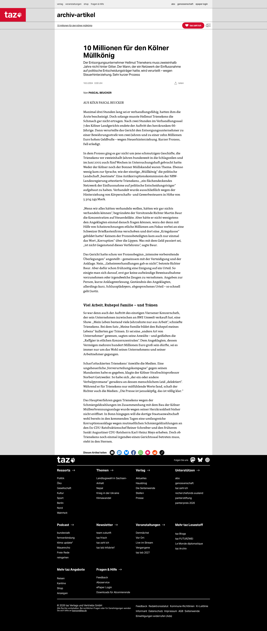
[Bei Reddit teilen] (154, 452)
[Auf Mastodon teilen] (119, 452)
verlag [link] (60, 4)
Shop (60, 588)
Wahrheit (62, 513)
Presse (140, 498)
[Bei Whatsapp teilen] (140, 452)
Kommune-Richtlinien (182, 606)
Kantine (61, 583)
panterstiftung (183, 498)
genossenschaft (184, 483)
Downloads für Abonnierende (113, 592)
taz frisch (101, 537)
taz (66, 460)
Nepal (99, 488)
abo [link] (173, 4)
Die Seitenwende (145, 488)
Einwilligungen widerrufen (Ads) (154, 616)
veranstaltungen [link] (73, 4)
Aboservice (103, 582)
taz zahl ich (181, 488)
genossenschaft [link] (185, 4)
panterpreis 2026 (185, 503)
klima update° (65, 542)
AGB (181, 611)
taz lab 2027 (143, 552)
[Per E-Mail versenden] (112, 452)
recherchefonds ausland (189, 493)
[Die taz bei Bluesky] (200, 461)
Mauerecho (63, 547)
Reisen (61, 578)
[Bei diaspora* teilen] (147, 452)
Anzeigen (62, 593)
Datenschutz (155, 611)
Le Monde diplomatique (189, 543)
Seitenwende (192, 611)
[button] (208, 25)
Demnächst (142, 532)
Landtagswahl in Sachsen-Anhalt (111, 481)
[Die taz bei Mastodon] (193, 461)
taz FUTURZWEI (184, 538)
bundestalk (63, 532)
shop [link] (86, 4)
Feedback (102, 577)
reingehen (63, 557)
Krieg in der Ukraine (107, 493)
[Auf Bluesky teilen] (126, 452)
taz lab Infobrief (105, 547)
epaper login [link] (202, 4)
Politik (60, 478)
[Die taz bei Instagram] (207, 461)
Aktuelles (141, 478)
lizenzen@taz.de (79, 610)
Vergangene (143, 547)
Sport (60, 498)
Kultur (60, 493)
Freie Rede (63, 552)
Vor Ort (140, 537)
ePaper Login (104, 587)
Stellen (140, 493)
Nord (60, 508)
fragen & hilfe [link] (97, 4)
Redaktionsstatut (159, 606)
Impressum (171, 611)
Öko (59, 483)
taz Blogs (180, 533)
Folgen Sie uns (181, 460)
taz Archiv (181, 548)
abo (177, 478)
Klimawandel (103, 498)
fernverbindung (66, 537)
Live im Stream (144, 542)
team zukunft (103, 532)
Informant (142, 611)
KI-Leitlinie (202, 606)
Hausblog (141, 483)
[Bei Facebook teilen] (133, 452)
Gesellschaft (64, 488)
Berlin (60, 503)
